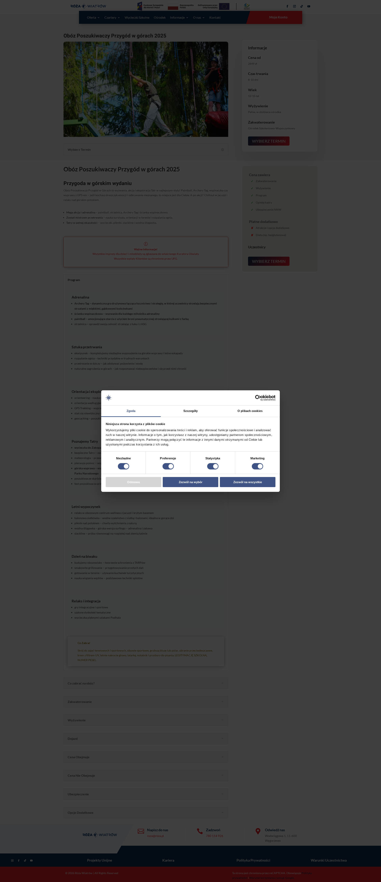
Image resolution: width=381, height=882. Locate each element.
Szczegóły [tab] (190, 411)
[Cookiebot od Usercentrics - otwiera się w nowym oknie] (258, 398)
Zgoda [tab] (131, 411)
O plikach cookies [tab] (250, 411)
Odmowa (133, 482)
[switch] (168, 466)
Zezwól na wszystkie (247, 482)
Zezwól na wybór (190, 482)
